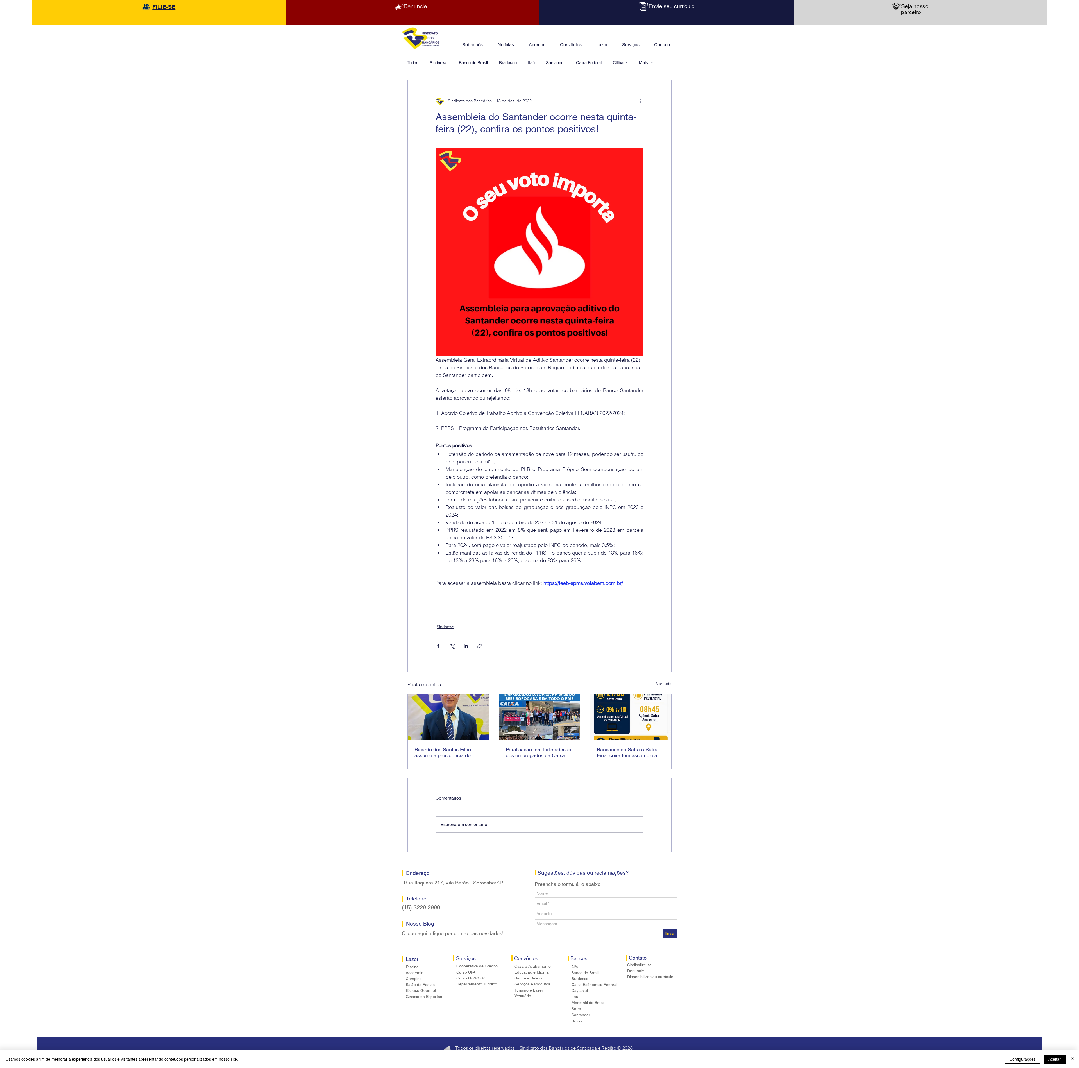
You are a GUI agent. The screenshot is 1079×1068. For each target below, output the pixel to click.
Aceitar (1054, 1059)
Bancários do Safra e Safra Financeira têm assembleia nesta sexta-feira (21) (627, 752)
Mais (643, 62)
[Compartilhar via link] (479, 646)
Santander (555, 62)
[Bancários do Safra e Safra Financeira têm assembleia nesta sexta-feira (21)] (630, 717)
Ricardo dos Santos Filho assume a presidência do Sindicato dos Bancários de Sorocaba (445, 752)
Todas (412, 62)
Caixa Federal (589, 62)
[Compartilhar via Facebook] (438, 646)
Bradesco (508, 62)
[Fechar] (1072, 1059)
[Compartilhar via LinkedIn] (465, 646)
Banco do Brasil (473, 62)
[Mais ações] (640, 101)
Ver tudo (664, 683)
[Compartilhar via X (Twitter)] (452, 646)
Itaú (531, 62)
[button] (602, 42)
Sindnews (439, 62)
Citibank (620, 62)
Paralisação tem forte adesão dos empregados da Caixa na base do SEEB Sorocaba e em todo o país (539, 752)
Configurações (1022, 1059)
